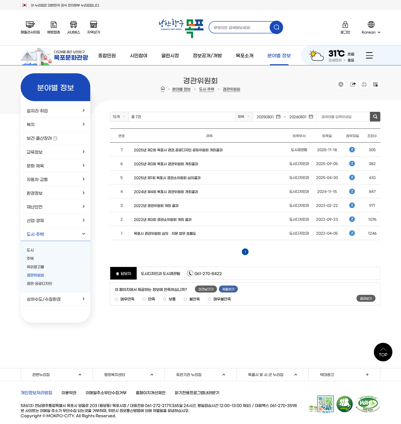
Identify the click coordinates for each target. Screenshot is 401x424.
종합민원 (107, 55)
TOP (383, 354)
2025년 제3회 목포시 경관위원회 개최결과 (166, 163)
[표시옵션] (341, 84)
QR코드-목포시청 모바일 (321, 404)
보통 (172, 299)
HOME (163, 89)
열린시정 (170, 55)
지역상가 (93, 32)
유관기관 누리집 (206, 373)
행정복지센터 (134, 373)
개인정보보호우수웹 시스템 (345, 403)
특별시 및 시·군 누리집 (278, 373)
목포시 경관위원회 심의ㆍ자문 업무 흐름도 (165, 233)
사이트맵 (369, 55)
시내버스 (73, 32)
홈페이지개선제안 (150, 392)
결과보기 (366, 298)
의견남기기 (205, 289)
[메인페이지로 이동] (181, 28)
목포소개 (244, 55)
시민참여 (138, 55)
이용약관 (68, 392)
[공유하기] (352, 84)
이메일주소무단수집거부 (106, 392)
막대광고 (327, 374)
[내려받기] (364, 84)
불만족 (194, 299)
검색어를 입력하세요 (336, 116)
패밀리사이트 (30, 32)
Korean (368, 32)
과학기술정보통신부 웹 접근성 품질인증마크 (368, 404)
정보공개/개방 (207, 55)
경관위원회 (231, 89)
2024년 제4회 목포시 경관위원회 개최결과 (166, 191)
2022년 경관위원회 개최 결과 (156, 205)
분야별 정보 (279, 55)
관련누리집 (62, 373)
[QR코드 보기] (375, 84)
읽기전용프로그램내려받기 (197, 392)
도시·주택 (206, 89)
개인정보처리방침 (36, 392)
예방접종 (53, 32)
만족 (151, 299)
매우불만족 (222, 299)
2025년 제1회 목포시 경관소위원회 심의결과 (167, 177)
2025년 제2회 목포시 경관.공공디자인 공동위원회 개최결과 (178, 149)
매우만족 (127, 299)
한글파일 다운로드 (352, 149)
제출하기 (228, 289)
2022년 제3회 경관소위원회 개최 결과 (162, 219)
